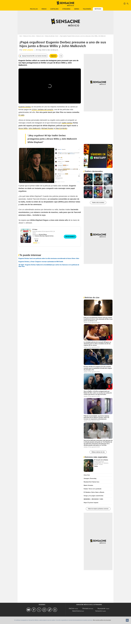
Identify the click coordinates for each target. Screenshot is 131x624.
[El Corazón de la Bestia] (88, 465)
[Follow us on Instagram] (44, 610)
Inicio (20, 36)
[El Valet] (26, 236)
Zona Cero (87, 475)
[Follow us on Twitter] (39, 610)
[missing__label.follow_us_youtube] (28, 610)
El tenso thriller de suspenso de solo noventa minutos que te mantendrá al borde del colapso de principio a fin (98, 368)
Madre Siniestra (88, 485)
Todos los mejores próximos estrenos (98, 508)
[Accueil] (65, 3)
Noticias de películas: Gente (51, 36)
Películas (34, 9)
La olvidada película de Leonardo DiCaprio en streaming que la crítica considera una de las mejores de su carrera (97, 343)
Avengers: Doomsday (90, 478)
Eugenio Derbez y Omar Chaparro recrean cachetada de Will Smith (41, 261)
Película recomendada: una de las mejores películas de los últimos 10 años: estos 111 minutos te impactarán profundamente (96, 417)
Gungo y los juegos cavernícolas (93, 495)
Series (76, 9)
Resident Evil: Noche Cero (91, 482)
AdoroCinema (76, 611)
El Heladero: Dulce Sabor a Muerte (94, 492)
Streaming (66, 9)
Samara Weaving (39, 236)
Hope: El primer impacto (91, 502)
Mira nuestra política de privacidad (102, 620)
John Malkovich (34, 128)
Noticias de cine (40, 36)
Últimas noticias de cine (98, 452)
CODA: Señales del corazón (42, 109)
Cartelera (54, 9)
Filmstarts (85, 608)
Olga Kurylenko (61, 128)
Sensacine (98, 611)
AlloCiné (71, 608)
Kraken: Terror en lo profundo (92, 489)
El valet (21, 115)
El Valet (35, 229)
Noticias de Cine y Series (29, 36)
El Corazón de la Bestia (101, 460)
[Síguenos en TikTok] (49, 610)
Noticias (98, 9)
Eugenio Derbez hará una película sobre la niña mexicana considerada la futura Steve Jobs (49, 258)
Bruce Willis (23, 128)
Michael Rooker (47, 128)
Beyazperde (101, 608)
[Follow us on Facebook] (34, 610)
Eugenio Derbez (25, 107)
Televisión (87, 9)
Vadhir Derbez (67, 123)
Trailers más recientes (98, 202)
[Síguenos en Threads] (55, 610)
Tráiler (96, 466)
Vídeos (43, 9)
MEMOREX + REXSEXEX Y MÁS (93, 499)
